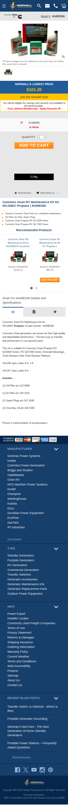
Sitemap (12, 675)
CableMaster (15, 475)
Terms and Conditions (21, 661)
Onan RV (13, 479)
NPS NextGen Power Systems (27, 484)
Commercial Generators (23, 570)
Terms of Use (16, 628)
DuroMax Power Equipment (25, 513)
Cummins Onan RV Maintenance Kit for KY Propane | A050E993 (49, 244)
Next (56, 288)
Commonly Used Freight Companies (31, 623)
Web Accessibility (18, 666)
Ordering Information (21, 647)
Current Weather (18, 656)
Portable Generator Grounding (27, 718)
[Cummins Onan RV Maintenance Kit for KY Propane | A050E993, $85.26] (50, 257)
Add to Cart (50, 280)
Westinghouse (16, 498)
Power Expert (16, 613)
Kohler (11, 460)
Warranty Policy (17, 651)
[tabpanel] (18, 262)
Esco (10, 508)
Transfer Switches (19, 574)
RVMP (11, 489)
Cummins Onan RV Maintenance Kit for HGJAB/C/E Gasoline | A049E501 (18, 244)
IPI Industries (16, 527)
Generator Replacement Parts (27, 589)
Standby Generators (20, 555)
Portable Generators (20, 560)
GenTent (13, 522)
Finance (12, 670)
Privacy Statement (19, 632)
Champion (14, 494)
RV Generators (17, 565)
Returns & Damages (20, 637)
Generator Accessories (22, 579)
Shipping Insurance (20, 642)
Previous (14, 288)
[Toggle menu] (4, 6)
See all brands (14, 539)
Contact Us (14, 685)
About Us (13, 680)
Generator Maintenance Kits (25, 584)
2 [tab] (36, 288)
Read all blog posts (21, 757)
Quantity (28, 137)
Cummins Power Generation (26, 465)
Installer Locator (18, 618)
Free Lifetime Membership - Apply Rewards (33, 108)
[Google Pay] (34, 177)
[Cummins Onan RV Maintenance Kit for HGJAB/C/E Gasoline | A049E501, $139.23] (18, 257)
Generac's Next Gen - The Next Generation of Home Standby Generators (28, 731)
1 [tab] (31, 288)
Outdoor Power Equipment (24, 593)
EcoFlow (13, 517)
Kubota (12, 503)
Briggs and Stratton (20, 470)
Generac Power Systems (23, 456)
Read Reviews (22, 192)
